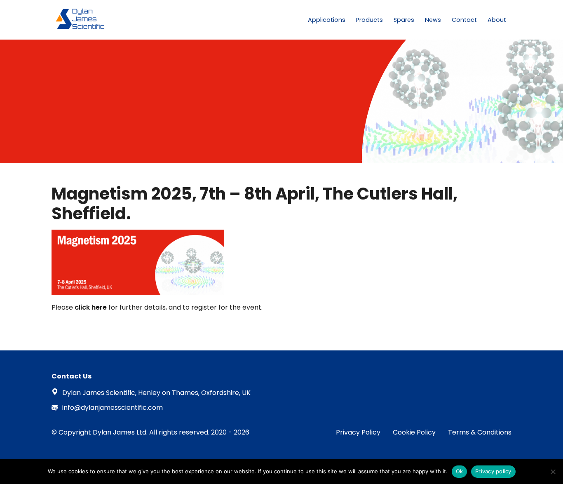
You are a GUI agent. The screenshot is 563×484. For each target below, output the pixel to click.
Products (369, 20)
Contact (464, 20)
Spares (404, 20)
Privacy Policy (358, 432)
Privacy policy (493, 471)
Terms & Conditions (479, 432)
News (433, 20)
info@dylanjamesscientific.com (112, 407)
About (497, 20)
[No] (553, 472)
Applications (326, 20)
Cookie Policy (414, 432)
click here (91, 307)
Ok (459, 471)
